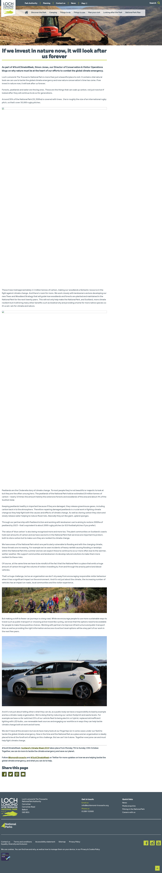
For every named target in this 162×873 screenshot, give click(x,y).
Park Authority (31, 3)
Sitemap (62, 842)
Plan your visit (94, 12)
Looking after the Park (112, 12)
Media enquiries (129, 806)
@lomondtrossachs (17, 757)
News (73, 3)
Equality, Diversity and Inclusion (14, 844)
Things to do (65, 12)
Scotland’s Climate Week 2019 (35, 748)
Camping (53, 12)
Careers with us (128, 812)
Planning (46, 3)
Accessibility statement (45, 842)
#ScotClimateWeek (40, 757)
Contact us (60, 3)
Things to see (79, 12)
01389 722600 (88, 811)
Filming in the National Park (133, 809)
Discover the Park (38, 12)
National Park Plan (133, 12)
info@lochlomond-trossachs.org (95, 805)
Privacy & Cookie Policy (90, 849)
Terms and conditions (23, 842)
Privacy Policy (74, 842)
